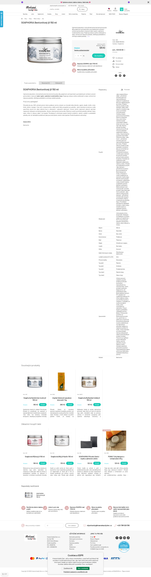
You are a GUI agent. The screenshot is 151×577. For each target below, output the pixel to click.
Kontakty (72, 541)
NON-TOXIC (112, 14)
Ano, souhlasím (83, 568)
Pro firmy (92, 543)
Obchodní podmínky (74, 537)
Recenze (71, 549)
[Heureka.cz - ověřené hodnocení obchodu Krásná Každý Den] (124, 552)
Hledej (82, 9)
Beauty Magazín (123, 14)
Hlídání (117, 67)
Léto (32, 14)
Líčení (63, 14)
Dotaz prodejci (119, 64)
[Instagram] (124, 537)
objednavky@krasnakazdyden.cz (58, 5)
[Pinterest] (120, 537)
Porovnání (118, 61)
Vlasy (30, 18)
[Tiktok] (128, 537)
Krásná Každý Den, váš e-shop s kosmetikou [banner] (31, 9)
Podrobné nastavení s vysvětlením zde (75, 572)
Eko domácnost (100, 14)
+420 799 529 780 (72, 5)
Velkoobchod (93, 541)
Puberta (83, 14)
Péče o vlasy (37, 18)
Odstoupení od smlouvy (75, 539)
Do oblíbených (119, 58)
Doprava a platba (74, 543)
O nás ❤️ (92, 537)
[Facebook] (117, 537)
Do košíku (98, 55)
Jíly (43, 18)
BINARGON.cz (117, 571)
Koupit (43, 404)
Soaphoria (121, 44)
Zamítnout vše (68, 568)
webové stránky (106, 571)
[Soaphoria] (120, 36)
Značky (49, 14)
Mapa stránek (126, 571)
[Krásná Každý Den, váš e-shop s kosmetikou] (21, 18)
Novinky (25, 14)
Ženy (56, 14)
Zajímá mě (41, 14)
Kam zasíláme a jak (95, 545)
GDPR (71, 545)
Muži (91, 14)
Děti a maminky (73, 14)
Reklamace (72, 547)
